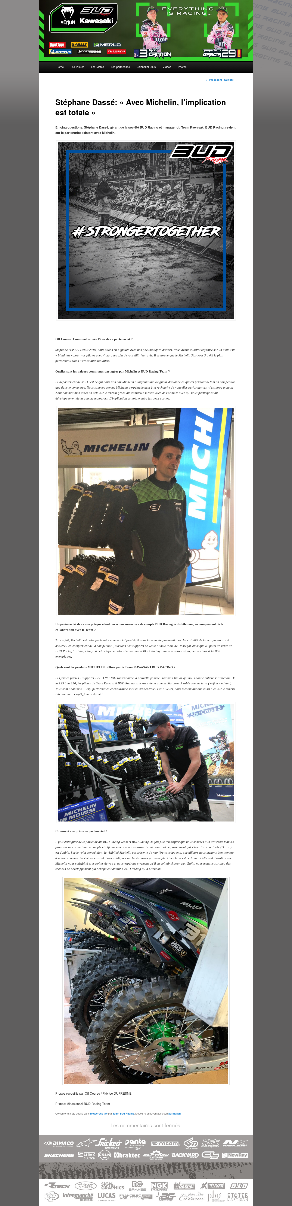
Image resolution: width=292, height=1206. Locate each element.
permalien (174, 1113)
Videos (167, 67)
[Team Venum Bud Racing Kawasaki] (146, 58)
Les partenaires (120, 67)
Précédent (214, 80)
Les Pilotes (77, 67)
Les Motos (97, 67)
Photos (182, 67)
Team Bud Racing (123, 1113)
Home (60, 67)
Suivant (230, 80)
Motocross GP (99, 1113)
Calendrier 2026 (146, 67)
